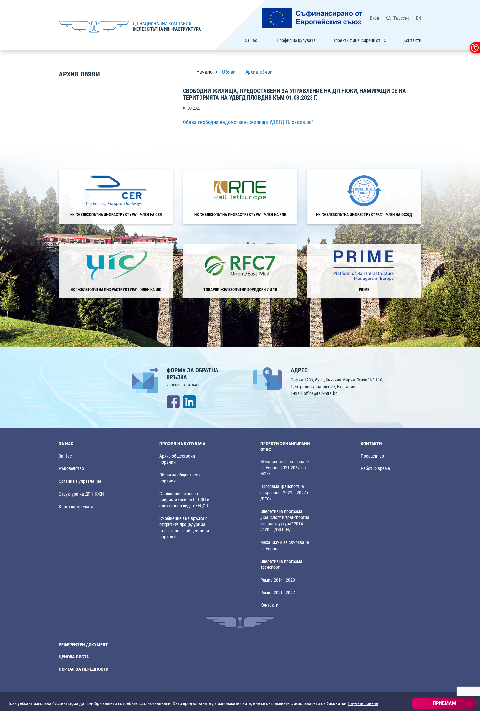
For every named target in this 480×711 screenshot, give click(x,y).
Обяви (229, 72)
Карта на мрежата (76, 507)
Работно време (375, 468)
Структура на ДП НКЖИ (81, 494)
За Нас (65, 456)
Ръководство (71, 468)
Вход (374, 18)
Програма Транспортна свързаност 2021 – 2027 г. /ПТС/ (285, 492)
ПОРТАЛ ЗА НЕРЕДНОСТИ (83, 669)
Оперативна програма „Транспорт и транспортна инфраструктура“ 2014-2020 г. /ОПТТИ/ (284, 521)
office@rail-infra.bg (321, 393)
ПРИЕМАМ (444, 703)
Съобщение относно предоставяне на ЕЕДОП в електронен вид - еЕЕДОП (184, 500)
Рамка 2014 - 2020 (277, 580)
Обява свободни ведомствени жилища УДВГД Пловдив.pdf (248, 122)
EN (418, 18)
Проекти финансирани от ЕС (359, 40)
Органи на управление (80, 481)
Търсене (401, 18)
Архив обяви (259, 72)
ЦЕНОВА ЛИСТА (74, 657)
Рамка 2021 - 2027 (277, 593)
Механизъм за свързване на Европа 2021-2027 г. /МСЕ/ (284, 468)
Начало (204, 72)
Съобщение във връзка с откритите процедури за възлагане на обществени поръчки (184, 528)
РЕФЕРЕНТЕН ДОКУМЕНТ (83, 645)
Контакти (412, 40)
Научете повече (363, 703)
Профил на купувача (296, 40)
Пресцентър (372, 456)
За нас (251, 40)
